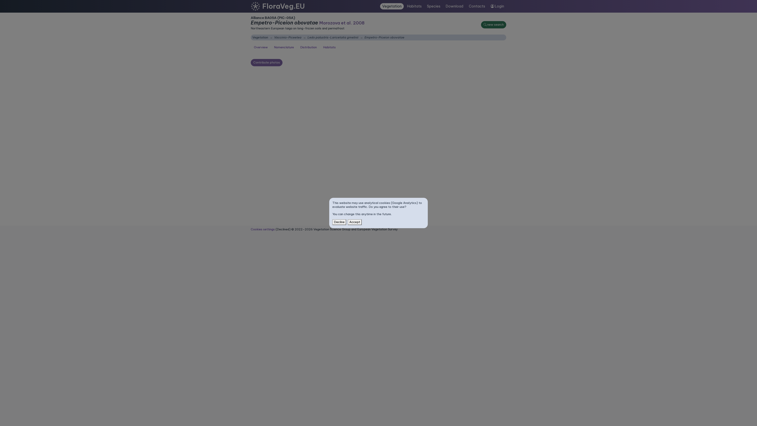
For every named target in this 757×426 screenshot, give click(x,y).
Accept (354, 222)
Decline (339, 222)
